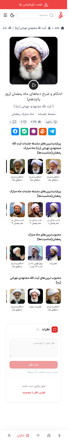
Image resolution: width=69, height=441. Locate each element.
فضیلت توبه (35, 306)
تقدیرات (53, 263)
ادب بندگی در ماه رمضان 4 (17, 222)
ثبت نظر (33, 365)
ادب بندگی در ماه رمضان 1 (53, 222)
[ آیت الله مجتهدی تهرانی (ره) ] (33, 106)
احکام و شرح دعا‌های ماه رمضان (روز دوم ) (17, 179)
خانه (57, 28)
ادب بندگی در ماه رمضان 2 (35, 222)
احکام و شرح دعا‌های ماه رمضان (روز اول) (53, 179)
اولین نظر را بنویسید (33, 392)
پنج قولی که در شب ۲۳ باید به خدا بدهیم (35, 265)
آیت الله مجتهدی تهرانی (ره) (30, 28)
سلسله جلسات (47, 114)
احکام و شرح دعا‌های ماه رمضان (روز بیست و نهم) (35, 179)
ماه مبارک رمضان (23, 114)
